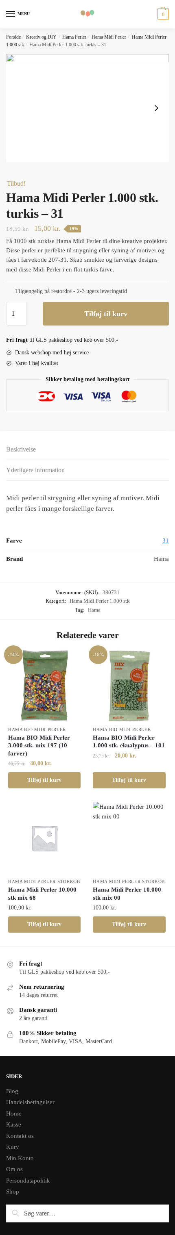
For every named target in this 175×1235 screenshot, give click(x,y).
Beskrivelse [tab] (21, 449)
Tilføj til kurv (105, 314)
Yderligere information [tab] (35, 470)
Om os (14, 1169)
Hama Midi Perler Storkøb (44, 881)
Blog (12, 1091)
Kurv (12, 1147)
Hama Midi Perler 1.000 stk (100, 601)
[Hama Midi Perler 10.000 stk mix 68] (44, 838)
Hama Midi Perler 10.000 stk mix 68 (42, 893)
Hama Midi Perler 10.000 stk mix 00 (127, 893)
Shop (12, 1191)
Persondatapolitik (28, 1180)
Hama (94, 610)
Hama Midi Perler (109, 37)
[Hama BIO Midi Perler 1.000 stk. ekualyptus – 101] (129, 685)
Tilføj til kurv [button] (44, 780)
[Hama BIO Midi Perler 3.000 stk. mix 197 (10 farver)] (44, 685)
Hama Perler (74, 37)
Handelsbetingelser (30, 1102)
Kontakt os (20, 1136)
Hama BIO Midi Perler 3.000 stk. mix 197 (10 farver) (39, 745)
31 (165, 540)
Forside (13, 37)
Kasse (13, 1124)
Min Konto (20, 1158)
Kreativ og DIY (41, 37)
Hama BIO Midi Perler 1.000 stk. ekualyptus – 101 (129, 741)
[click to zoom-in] (87, 108)
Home (14, 1113)
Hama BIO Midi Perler (37, 729)
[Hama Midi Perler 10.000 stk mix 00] (129, 838)
